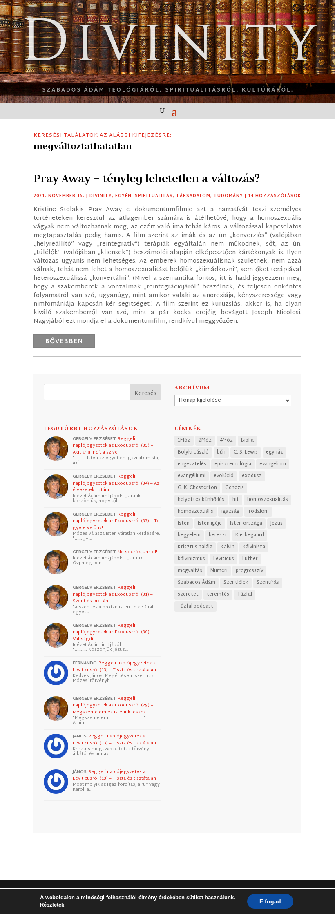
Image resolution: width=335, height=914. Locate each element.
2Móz (205, 440)
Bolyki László (193, 452)
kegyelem (189, 535)
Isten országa (246, 523)
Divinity (100, 196)
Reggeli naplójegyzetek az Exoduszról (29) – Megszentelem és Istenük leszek (113, 705)
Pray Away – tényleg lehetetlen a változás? (147, 178)
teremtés (218, 594)
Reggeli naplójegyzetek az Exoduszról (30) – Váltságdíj (113, 632)
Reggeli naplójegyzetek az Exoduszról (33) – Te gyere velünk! (116, 521)
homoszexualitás (267, 499)
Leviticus (223, 558)
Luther (250, 558)
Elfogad (270, 901)
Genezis (234, 487)
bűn (221, 452)
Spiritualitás (154, 196)
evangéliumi (191, 476)
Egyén (123, 196)
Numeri (219, 570)
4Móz (226, 440)
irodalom (258, 511)
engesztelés (192, 464)
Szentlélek (235, 582)
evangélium (272, 464)
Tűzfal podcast (195, 606)
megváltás (190, 570)
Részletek (52, 905)
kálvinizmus (191, 558)
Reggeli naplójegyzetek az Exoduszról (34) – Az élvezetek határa (116, 483)
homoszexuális (195, 511)
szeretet (188, 594)
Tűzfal (244, 594)
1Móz (184, 440)
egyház (274, 452)
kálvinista (254, 547)
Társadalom (193, 196)
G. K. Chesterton (197, 487)
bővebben (64, 341)
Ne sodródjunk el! (137, 552)
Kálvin (227, 547)
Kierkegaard (249, 535)
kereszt (218, 535)
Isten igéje (210, 523)
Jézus (276, 523)
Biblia (247, 440)
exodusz (252, 476)
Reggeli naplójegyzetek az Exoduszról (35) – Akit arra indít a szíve (113, 445)
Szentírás (268, 582)
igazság (230, 511)
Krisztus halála (195, 547)
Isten (184, 523)
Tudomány (228, 196)
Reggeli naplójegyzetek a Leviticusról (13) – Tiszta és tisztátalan (114, 666)
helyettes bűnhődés (201, 499)
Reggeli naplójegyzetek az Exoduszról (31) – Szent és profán (113, 594)
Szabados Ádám (196, 582)
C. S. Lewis (246, 452)
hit (235, 499)
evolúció (224, 476)
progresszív (249, 570)
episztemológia (232, 464)
